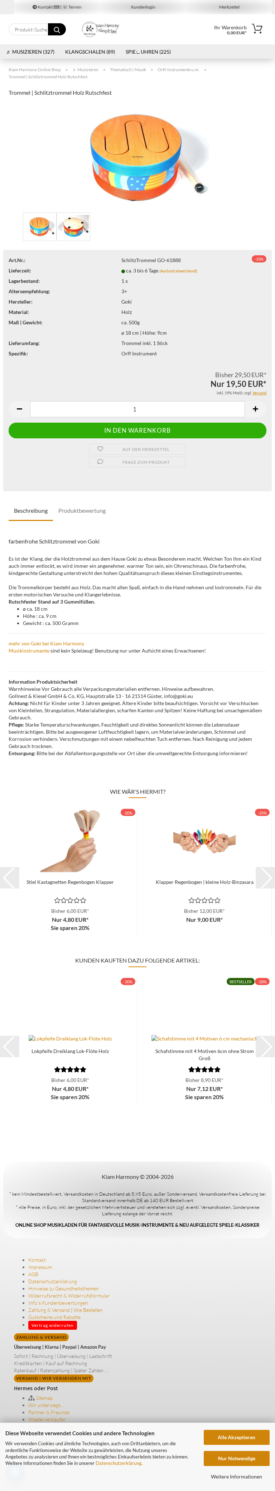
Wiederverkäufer (47, 1419)
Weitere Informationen (236, 1476)
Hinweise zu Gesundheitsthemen (63, 1288)
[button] (19, 409)
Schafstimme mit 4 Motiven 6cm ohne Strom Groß (204, 1054)
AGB (33, 1274)
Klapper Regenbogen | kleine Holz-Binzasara (205, 882)
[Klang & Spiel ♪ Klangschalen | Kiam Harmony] (101, 29)
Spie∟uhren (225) (148, 52)
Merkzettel (229, 7)
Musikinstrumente (29, 651)
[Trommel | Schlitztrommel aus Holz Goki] (137, 156)
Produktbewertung (82, 510)
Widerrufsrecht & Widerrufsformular (69, 1296)
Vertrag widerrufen (53, 1325)
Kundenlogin (142, 7)
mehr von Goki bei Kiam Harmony (46, 643)
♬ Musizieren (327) (30, 52)
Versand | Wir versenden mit (53, 1378)
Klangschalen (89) (90, 52)
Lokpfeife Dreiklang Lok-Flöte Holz (70, 1051)
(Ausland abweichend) (178, 271)
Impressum (40, 1267)
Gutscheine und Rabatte (54, 1317)
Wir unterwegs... (46, 1405)
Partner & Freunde (48, 1412)
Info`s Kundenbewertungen (58, 1303)
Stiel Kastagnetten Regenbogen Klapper (70, 882)
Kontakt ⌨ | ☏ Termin (59, 7)
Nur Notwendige (236, 1458)
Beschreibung (31, 510)
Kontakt (37, 1260)
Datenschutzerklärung (118, 1463)
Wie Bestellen (88, 1310)
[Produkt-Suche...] (57, 29)
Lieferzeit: (20, 270)
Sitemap (44, 1398)
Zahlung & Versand (49, 1310)
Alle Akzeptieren (236, 1437)
